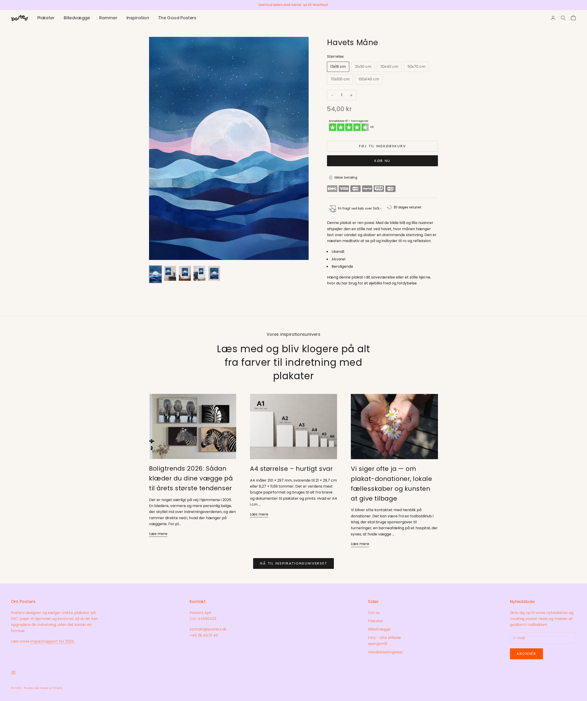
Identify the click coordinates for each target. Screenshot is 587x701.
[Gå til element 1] (155, 274)
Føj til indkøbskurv (382, 146)
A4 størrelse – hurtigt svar (291, 468)
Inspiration (138, 18)
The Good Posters (177, 18)
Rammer (108, 18)
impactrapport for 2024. (52, 641)
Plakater (46, 18)
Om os (374, 612)
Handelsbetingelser (385, 652)
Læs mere (158, 533)
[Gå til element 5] (214, 273)
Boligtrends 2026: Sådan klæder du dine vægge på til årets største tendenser (191, 478)
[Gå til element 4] (199, 273)
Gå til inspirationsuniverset (293, 563)
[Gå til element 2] (170, 273)
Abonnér (526, 653)
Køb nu (382, 160)
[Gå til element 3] (184, 273)
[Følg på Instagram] (13, 672)
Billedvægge (77, 18)
